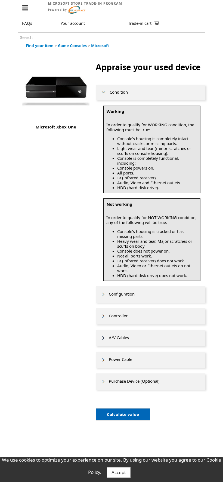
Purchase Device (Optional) (133, 381)
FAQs (27, 23)
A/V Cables (117, 337)
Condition (117, 92)
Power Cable (119, 359)
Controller (117, 315)
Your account (73, 23)
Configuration (120, 294)
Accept (119, 472)
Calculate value (123, 414)
